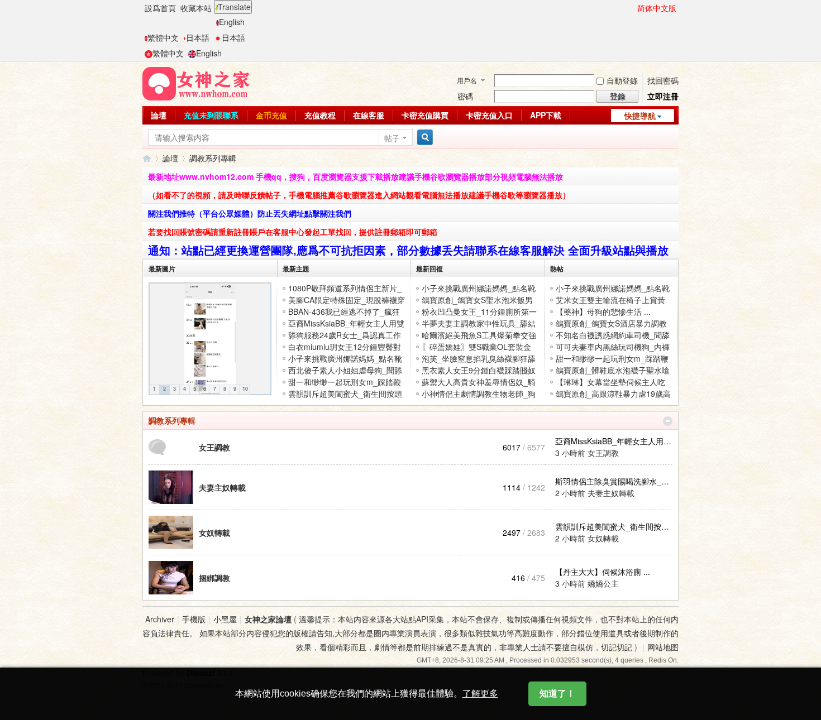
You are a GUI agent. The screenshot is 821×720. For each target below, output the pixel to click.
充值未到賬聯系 (211, 115)
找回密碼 (663, 80)
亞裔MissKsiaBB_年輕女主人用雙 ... (617, 441)
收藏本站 (196, 7)
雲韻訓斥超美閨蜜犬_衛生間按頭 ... (616, 526)
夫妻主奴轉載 (222, 487)
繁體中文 (163, 37)
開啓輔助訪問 (632, 8)
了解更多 (480, 693)
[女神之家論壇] (196, 82)
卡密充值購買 (425, 115)
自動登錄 (622, 80)
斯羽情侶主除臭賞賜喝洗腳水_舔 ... (616, 481)
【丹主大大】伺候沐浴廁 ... (602, 571)
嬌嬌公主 (603, 583)
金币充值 (271, 115)
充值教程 (320, 115)
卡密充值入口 (489, 115)
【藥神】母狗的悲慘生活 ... (603, 311)
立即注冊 (663, 96)
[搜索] (423, 137)
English (232, 21)
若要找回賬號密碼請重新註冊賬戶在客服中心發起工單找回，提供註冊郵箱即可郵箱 (292, 231)
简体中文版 (656, 7)
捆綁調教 (214, 577)
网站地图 (663, 646)
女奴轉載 (214, 532)
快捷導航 (640, 115)
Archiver (159, 619)
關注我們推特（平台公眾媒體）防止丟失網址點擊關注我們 (249, 213)
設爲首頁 (160, 7)
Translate (234, 6)
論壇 (158, 115)
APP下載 (545, 115)
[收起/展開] (667, 421)
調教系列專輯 (172, 420)
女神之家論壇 (146, 158)
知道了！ (557, 693)
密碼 (465, 96)
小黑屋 (225, 619)
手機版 (194, 619)
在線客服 (368, 115)
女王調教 (214, 447)
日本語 (197, 37)
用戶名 (467, 80)
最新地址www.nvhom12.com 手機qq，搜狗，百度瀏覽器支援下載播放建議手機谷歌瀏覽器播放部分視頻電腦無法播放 (355, 176)
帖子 (392, 137)
